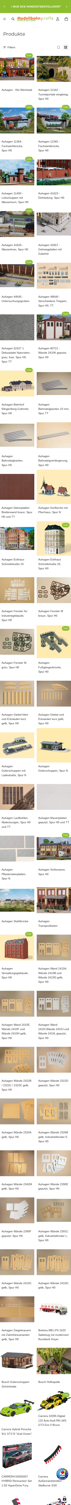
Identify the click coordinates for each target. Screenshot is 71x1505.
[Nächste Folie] (66, 6)
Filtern (11, 47)
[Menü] (4, 19)
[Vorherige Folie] (4, 6)
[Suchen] (13, 19)
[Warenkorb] (66, 19)
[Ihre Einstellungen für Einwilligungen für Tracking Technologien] (64, 1498)
